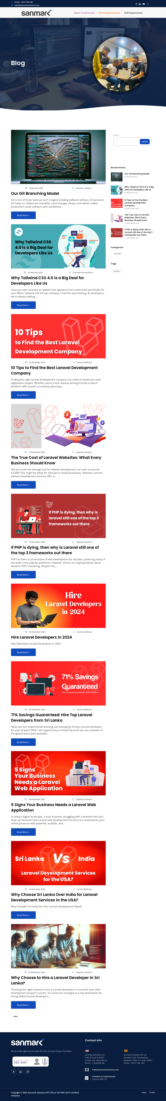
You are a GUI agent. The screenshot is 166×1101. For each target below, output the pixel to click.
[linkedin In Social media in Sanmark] (139, 3)
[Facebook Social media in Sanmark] (135, 3)
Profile (152, 1092)
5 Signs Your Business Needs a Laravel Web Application (53, 807)
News (144, 1092)
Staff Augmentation (133, 12)
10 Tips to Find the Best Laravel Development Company (54, 370)
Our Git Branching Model (35, 193)
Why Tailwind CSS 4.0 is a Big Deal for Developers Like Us (47, 280)
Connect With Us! (99, 1079)
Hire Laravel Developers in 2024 (41, 637)
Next (15, 1016)
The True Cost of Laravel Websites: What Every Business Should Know (56, 460)
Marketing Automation (109, 12)
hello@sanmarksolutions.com (27, 5)
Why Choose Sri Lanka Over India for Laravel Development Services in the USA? (54, 897)
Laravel (117, 253)
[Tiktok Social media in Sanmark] (147, 3)
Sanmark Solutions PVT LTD (40, 1092)
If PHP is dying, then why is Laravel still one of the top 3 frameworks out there (55, 550)
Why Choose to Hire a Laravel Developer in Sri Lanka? (55, 980)
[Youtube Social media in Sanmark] (143, 3)
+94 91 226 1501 (27, 2)
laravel (116, 271)
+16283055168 (98, 1063)
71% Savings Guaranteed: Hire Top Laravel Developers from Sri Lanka (51, 717)
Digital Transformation (84, 12)
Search (116, 135)
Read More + (23, 215)
